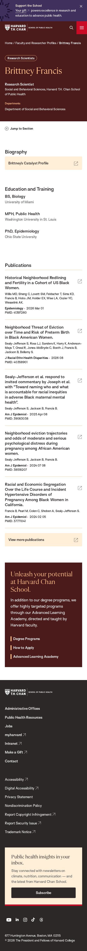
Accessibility (14, 779)
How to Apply (23, 647)
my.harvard (13, 735)
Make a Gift (14, 752)
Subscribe (43, 893)
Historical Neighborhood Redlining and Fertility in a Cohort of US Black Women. (37, 282)
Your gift (20, 10)
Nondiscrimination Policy (23, 805)
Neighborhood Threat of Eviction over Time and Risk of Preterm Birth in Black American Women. (37, 332)
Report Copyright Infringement (28, 814)
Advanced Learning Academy (35, 656)
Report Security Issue (21, 823)
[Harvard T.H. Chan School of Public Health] (28, 692)
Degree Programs (26, 639)
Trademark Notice (18, 832)
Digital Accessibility (19, 788)
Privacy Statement (19, 797)
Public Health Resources (23, 717)
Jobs (9, 726)
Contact (11, 761)
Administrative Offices (22, 708)
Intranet (11, 743)
